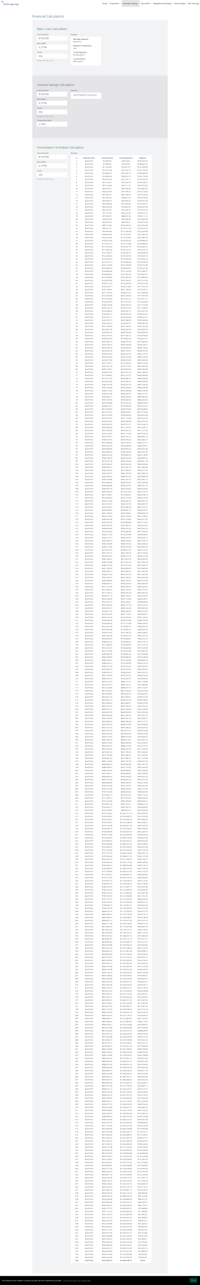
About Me (146, 4)
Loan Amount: (43, 34)
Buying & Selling (131, 4)
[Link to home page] (11, 3)
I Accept (193, 1280)
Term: (39, 52)
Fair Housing (193, 3)
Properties (115, 4)
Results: (74, 34)
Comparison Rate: (44, 120)
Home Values (179, 3)
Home (104, 3)
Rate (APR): (41, 43)
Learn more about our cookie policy (77, 1280)
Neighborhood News (162, 3)
